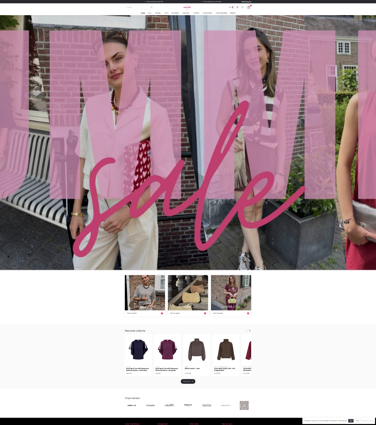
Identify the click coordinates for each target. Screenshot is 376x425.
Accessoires (207, 13)
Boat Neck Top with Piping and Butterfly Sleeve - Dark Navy (137, 369)
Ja (351, 421)
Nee (358, 421)
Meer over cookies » (367, 421)
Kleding (158, 13)
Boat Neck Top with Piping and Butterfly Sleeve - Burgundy (167, 369)
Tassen (196, 13)
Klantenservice (246, 2)
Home (143, 13)
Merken (232, 13)
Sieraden (186, 13)
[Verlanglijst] (242, 7)
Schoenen (175, 13)
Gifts (167, 13)
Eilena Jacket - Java (192, 368)
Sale (149, 13)
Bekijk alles (186, 381)
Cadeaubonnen (221, 13)
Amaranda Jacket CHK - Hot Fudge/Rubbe (224, 369)
